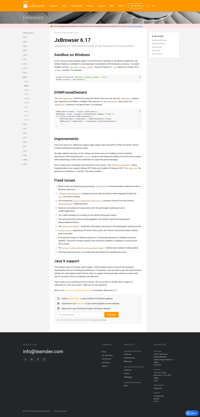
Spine (126, 386)
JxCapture (127, 370)
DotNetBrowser (129, 358)
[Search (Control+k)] (148, 5)
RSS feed (80, 303)
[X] (25, 359)
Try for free (135, 6)
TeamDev (32, 411)
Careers (105, 366)
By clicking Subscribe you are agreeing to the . (82, 320)
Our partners (106, 359)
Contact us (106, 362)
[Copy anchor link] (92, 54)
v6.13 (26, 111)
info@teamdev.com (43, 351)
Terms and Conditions (98, 320)
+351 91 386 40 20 (160, 354)
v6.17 (26, 86)
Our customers (107, 355)
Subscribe (111, 315)
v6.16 (26, 90)
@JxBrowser (73, 298)
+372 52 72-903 (160, 373)
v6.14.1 (27, 103)
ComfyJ (127, 373)
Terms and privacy (60, 411)
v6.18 (26, 81)
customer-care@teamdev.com (77, 290)
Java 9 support (157, 54)
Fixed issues (156, 50)
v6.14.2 (26, 99)
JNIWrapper (128, 377)
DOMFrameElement (158, 44)
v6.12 (26, 116)
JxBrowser (37, 6)
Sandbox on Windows (159, 40)
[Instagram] (44, 359)
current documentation (135, 26)
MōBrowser (128, 361)
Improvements (157, 47)
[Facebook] (38, 359)
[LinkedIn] (31, 359)
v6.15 (26, 94)
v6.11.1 (27, 120)
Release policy (28, 33)
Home (104, 352)
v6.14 (26, 107)
